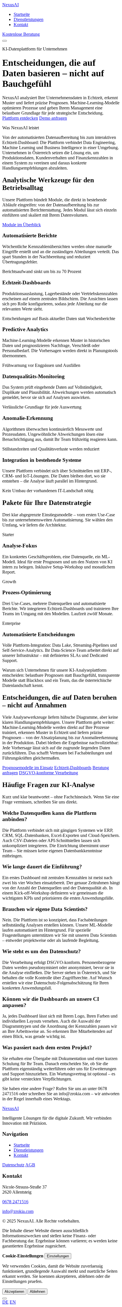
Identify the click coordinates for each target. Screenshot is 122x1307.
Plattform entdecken (20, 118)
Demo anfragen (53, 118)
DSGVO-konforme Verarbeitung (48, 772)
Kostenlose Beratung (21, 34)
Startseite (22, 14)
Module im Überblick (21, 224)
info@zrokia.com (17, 1211)
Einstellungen (58, 1256)
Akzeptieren (14, 1291)
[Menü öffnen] (4, 41)
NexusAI (10, 4)
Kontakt (21, 24)
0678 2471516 (15, 1201)
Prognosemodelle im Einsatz (27, 767)
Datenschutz (13, 1164)
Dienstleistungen (28, 19)
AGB (30, 1164)
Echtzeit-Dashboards (72, 767)
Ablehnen (37, 1291)
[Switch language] (4, 1298)
